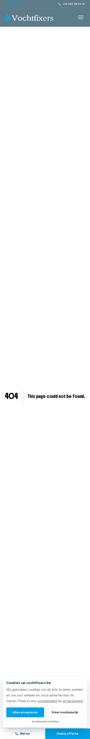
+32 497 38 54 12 (74, 3)
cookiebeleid (47, 701)
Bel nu (25, 733)
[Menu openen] (81, 17)
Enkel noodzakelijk (65, 712)
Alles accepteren (25, 712)
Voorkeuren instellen (45, 721)
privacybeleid (73, 701)
